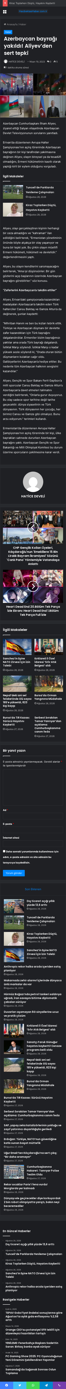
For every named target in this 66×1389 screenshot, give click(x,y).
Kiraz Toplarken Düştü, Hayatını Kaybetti (32, 3)
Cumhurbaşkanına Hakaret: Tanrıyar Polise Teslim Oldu (43, 1170)
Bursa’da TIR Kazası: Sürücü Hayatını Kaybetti (16, 721)
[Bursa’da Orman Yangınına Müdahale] (48, 684)
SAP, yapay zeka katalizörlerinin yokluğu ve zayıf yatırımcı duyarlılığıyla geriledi (32, 1127)
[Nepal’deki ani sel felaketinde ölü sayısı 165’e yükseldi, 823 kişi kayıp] (17, 684)
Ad (5, 810)
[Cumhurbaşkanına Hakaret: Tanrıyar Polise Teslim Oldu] (14, 1172)
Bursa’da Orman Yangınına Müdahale (48, 697)
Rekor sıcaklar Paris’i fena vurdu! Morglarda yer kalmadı (25, 1186)
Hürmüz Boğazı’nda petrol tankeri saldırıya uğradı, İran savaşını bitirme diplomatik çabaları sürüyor (32, 998)
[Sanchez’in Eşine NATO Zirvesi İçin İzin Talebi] (17, 647)
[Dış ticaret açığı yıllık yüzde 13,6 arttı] (14, 906)
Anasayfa (11, 24)
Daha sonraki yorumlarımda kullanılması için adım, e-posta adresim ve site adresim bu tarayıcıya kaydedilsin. (30, 857)
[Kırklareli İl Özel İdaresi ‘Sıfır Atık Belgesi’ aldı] (48, 647)
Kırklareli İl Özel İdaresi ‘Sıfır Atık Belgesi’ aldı (45, 662)
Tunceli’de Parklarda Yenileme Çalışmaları (41, 919)
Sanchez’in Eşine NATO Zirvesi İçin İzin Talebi (16, 662)
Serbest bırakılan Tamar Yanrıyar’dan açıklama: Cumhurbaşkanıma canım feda (32, 1113)
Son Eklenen (33, 889)
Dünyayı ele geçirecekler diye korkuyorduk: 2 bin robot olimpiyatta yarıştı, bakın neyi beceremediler (32, 1202)
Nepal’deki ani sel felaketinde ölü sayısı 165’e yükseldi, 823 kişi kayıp (17, 700)
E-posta (8, 823)
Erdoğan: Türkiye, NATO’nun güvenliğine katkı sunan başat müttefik (30, 1141)
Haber (22, 24)
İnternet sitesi (11, 837)
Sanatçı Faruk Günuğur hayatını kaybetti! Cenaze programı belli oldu (44, 1046)
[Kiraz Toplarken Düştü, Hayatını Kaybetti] (13, 210)
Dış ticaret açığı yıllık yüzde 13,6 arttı (41, 903)
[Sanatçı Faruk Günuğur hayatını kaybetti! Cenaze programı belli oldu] (14, 1047)
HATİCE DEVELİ (17, 61)
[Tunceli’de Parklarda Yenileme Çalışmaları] (13, 192)
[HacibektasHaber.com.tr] (33, 11)
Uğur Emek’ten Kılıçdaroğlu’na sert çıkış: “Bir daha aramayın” (30, 1155)
